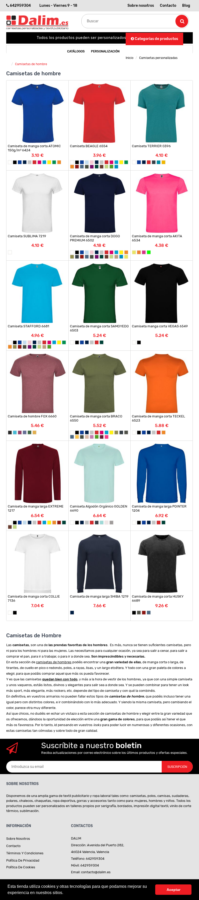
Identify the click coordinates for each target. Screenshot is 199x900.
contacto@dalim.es (96, 872)
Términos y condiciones (25, 853)
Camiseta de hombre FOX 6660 (32, 416)
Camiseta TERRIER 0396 (151, 146)
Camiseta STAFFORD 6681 (28, 326)
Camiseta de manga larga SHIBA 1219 (99, 596)
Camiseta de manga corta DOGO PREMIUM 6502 (95, 238)
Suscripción (177, 767)
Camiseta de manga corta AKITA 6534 (157, 238)
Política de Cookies (20, 867)
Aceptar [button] (173, 890)
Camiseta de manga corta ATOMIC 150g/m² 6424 (34, 148)
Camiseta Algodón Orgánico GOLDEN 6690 (98, 508)
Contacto (168, 5)
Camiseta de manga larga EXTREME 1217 (35, 508)
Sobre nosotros (140, 5)
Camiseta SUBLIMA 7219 (27, 236)
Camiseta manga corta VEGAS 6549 (160, 326)
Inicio (129, 58)
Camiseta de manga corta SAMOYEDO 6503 (99, 328)
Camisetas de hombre (31, 64)
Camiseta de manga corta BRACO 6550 (96, 418)
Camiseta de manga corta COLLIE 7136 (34, 598)
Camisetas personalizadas (158, 58)
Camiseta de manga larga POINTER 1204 (159, 508)
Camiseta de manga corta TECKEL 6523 (158, 418)
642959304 (20, 5)
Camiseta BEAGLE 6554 (89, 146)
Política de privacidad (22, 860)
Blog (186, 5)
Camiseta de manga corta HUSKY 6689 (157, 598)
